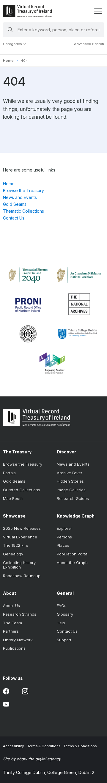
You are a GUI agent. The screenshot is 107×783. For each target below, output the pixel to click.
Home (8, 60)
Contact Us (13, 217)
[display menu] (98, 11)
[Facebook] (6, 691)
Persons (64, 537)
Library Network (18, 639)
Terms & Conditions (43, 746)
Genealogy (13, 554)
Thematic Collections (23, 211)
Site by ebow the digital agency (32, 758)
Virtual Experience (20, 537)
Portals (9, 472)
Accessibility (13, 746)
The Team (12, 622)
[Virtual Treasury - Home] (27, 11)
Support (64, 639)
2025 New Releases (22, 528)
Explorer (64, 528)
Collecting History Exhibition (19, 565)
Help (61, 622)
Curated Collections (21, 489)
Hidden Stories (70, 481)
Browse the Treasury (23, 190)
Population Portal (72, 554)
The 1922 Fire (15, 545)
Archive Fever (69, 472)
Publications (14, 648)
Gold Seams (14, 204)
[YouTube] (6, 704)
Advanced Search (89, 44)
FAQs (61, 605)
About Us (11, 605)
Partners (11, 631)
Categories (13, 44)
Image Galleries (71, 489)
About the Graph (72, 562)
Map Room (13, 498)
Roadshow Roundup (21, 575)
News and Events (20, 197)
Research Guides (73, 498)
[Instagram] (25, 691)
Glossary (65, 614)
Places (63, 545)
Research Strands (19, 614)
